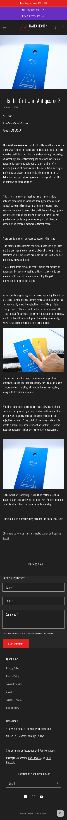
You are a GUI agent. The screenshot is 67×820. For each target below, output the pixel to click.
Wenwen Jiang (47, 750)
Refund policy (12, 708)
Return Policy (12, 676)
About (9, 692)
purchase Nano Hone (13, 318)
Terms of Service (14, 700)
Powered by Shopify (40, 813)
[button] (4, 27)
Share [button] (9, 116)
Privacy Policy (12, 668)
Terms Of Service (14, 684)
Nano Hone (30, 813)
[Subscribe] (57, 783)
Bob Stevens (34, 758)
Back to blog (35, 563)
